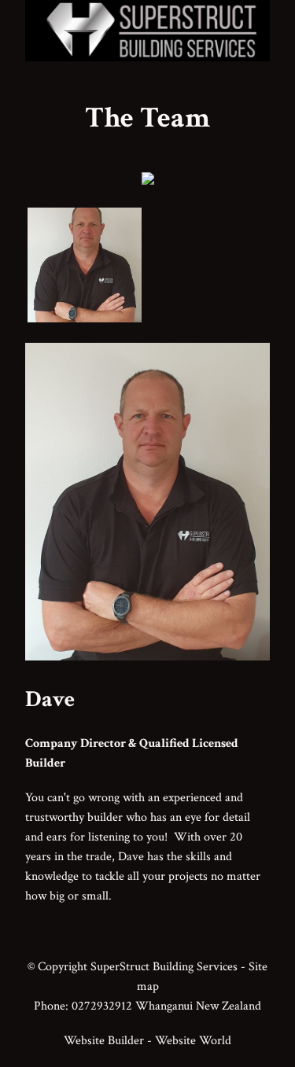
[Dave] (147, 656)
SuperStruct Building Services (164, 966)
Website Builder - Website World (147, 1040)
